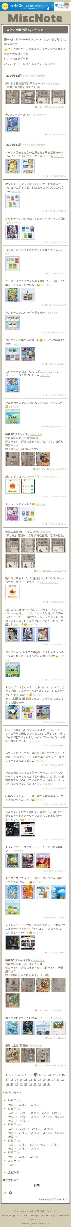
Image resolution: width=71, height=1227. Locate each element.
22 (30, 1079)
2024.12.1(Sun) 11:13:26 (54, 134)
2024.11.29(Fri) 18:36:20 (54, 176)
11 (40, 1075)
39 (48, 1084)
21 (25, 1079)
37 (39, 1084)
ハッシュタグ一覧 (17, 58)
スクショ (39, 64)
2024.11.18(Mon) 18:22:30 (54, 468)
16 (63, 1075)
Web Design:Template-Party (35, 1223)
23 (35, 1079)
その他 (51, 64)
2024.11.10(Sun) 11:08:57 (54, 745)
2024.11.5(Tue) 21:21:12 (54, 1010)
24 (39, 1079)
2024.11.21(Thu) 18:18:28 (54, 304)
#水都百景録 (53, 83)
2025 (12, 1108)
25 (44, 1079)
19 (16, 1079)
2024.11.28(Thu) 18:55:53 (54, 211)
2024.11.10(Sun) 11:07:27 (54, 764)
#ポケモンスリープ (52, 476)
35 (30, 1084)
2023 (12, 1140)
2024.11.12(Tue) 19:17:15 (54, 679)
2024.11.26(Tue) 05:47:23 (54, 242)
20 (21, 1079)
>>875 (9, 796)
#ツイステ (34, 741)
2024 (12, 1124)
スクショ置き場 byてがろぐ (24, 30)
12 (44, 1075)
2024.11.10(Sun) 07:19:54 (54, 839)
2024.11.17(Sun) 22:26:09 (54, 496)
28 (58, 1079)
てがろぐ (55, 1199)
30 (7, 1084)
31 (11, 1084)
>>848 (9, 773)
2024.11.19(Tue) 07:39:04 (54, 395)
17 (7, 1079)
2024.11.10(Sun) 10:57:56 (54, 804)
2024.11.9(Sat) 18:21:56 (55, 870)
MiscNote (31, 1211)
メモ (28, 64)
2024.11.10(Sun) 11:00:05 (54, 788)
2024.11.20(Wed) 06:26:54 (54, 332)
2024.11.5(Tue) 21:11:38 (54, 1037)
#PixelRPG (48, 783)
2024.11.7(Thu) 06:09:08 (54, 952)
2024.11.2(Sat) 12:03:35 (55, 1065)
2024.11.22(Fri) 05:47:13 (54, 273)
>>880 (9, 403)
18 (11, 1079)
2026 (12, 1100)
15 (58, 1075)
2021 (12, 1161)
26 (48, 1079)
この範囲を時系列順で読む (34, 75)
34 (25, 1084)
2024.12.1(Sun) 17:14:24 (54, 106)
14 (54, 1075)
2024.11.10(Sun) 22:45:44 (54, 722)
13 (49, 1075)
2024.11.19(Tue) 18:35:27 (54, 363)
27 (53, 1079)
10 (35, 1075)
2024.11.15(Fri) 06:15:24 (54, 601)
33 (21, 1084)
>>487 (9, 730)
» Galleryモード (12, 64)
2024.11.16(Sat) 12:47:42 (54, 570)
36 (35, 1084)
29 (62, 1079)
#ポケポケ (41, 114)
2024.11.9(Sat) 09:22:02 (55, 917)
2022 (12, 1152)
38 (44, 1084)
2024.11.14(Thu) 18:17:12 (54, 644)
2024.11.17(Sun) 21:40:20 (54, 524)
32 (16, 1084)
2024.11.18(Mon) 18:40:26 (54, 426)
